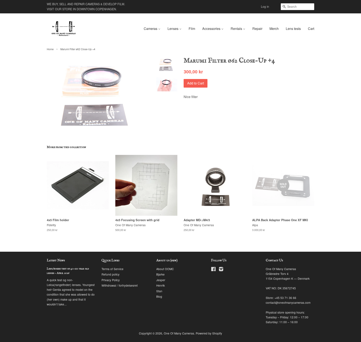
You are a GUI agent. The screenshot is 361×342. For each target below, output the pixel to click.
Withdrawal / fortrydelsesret (120, 285)
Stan (159, 291)
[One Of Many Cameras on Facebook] (213, 270)
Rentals (237, 28)
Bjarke (160, 274)
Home (50, 49)
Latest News (56, 260)
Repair (257, 28)
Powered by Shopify (209, 333)
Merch (274, 28)
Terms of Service (112, 269)
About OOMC (165, 269)
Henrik (160, 285)
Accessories (211, 28)
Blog (159, 296)
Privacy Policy (111, 280)
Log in (265, 6)
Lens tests (293, 28)
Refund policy (110, 274)
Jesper (160, 280)
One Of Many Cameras (179, 333)
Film (192, 28)
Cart (311, 28)
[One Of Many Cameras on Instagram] (221, 270)
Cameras (151, 28)
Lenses (173, 28)
